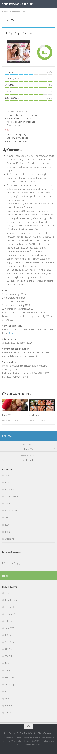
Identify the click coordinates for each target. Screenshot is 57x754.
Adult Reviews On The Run (17, 4)
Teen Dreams (11, 677)
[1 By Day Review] (18, 52)
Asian (7, 475)
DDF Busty (12, 333)
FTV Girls (9, 656)
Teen (7, 524)
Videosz (8, 712)
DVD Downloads (12, 496)
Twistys (8, 663)
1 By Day (9, 635)
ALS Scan (9, 649)
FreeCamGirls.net (13, 607)
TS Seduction (11, 600)
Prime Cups (10, 684)
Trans (7, 531)
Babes (5, 11)
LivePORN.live (11, 592)
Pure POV (6, 414)
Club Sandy (34, 414)
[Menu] (53, 4)
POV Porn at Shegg (11, 563)
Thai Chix (9, 691)
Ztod (7, 698)
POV (7, 517)
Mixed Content (17, 11)
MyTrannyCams (12, 614)
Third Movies (11, 705)
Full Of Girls (10, 621)
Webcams (9, 538)
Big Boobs (10, 489)
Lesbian (8, 503)
